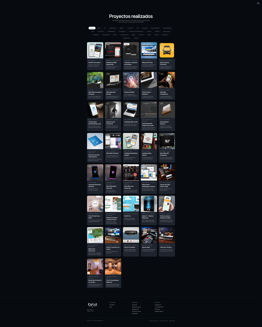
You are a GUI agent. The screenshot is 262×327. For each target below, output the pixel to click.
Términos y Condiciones (153, 320)
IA (105, 28)
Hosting (157, 34)
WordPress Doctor (136, 307)
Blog (111, 307)
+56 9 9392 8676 (159, 307)
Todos (92, 28)
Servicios (134, 302)
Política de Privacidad (164, 320)
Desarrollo (134, 304)
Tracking (136, 38)
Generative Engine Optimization (136, 31)
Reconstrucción (125, 34)
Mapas (134, 34)
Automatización (106, 34)
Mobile (122, 28)
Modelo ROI (135, 313)
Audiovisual (145, 28)
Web (99, 28)
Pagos (150, 34)
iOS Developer (122, 31)
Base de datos (166, 31)
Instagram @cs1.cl (159, 311)
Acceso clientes (172, 320)
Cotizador (142, 34)
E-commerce (101, 31)
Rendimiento (165, 34)
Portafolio (112, 304)
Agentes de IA (135, 309)
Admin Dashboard (155, 28)
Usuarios (149, 31)
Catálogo (157, 31)
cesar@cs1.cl (158, 304)
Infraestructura (113, 28)
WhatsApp (157, 309)
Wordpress (96, 34)
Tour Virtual (130, 28)
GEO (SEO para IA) (136, 311)
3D (138, 28)
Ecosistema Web (111, 31)
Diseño (115, 34)
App (93, 31)
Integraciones (127, 38)
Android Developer (167, 28)
